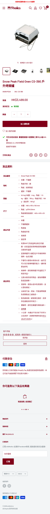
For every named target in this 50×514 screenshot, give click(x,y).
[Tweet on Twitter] (41, 155)
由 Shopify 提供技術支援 (10, 508)
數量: (5, 114)
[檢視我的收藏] (41, 8)
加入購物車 (25, 124)
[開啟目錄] (4, 8)
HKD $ (20, 474)
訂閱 (8, 461)
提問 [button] (25, 344)
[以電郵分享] (45, 155)
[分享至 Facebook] (31, 155)
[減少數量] (14, 114)
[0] (45, 8)
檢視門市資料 (11, 146)
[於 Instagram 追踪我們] (9, 486)
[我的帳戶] (35, 8)
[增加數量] (28, 114)
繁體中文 (7, 474)
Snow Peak (7, 92)
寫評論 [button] (25, 338)
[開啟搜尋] (30, 8)
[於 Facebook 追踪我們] (4, 486)
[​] (36, 155)
